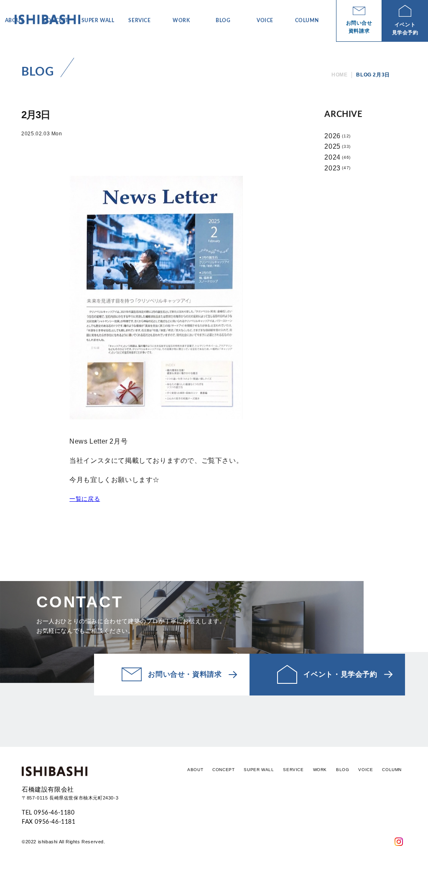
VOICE (365, 769)
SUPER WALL (259, 769)
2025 (332, 146)
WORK (320, 769)
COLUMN (392, 769)
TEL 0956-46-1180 (48, 813)
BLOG (342, 769)
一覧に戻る (84, 498)
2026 (332, 136)
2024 (332, 157)
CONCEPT (223, 769)
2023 (332, 168)
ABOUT (195, 769)
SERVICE (293, 769)
